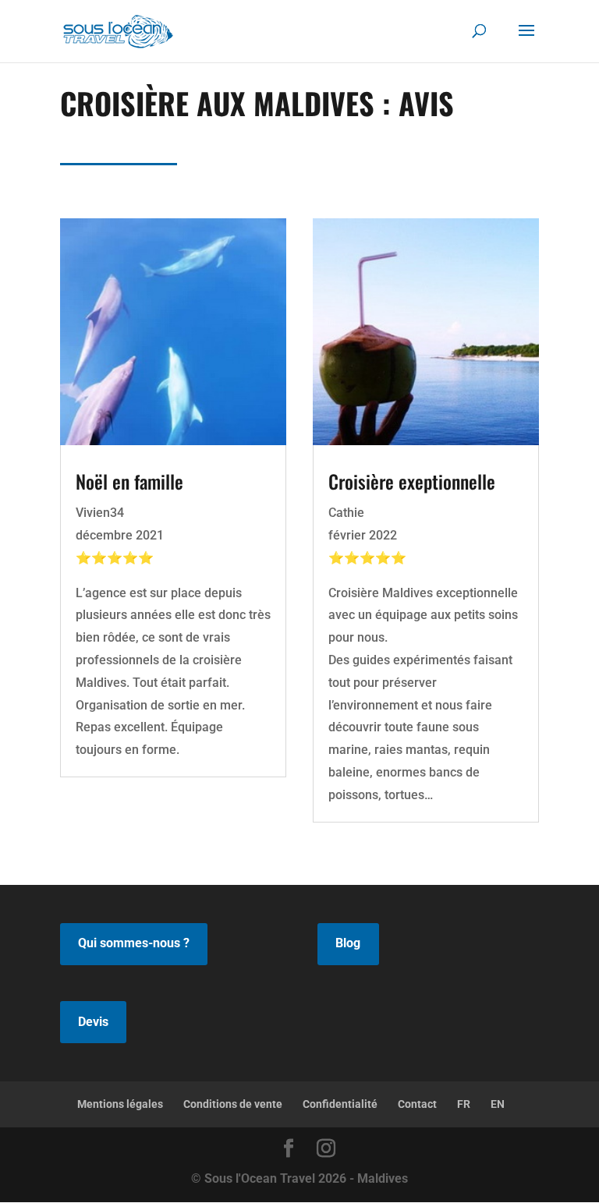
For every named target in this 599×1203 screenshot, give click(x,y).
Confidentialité (340, 1104)
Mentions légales (120, 1104)
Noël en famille (129, 481)
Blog (347, 943)
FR (463, 1104)
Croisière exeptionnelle (411, 481)
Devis (93, 1021)
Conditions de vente (232, 1104)
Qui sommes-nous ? (134, 943)
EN (498, 1104)
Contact (417, 1104)
